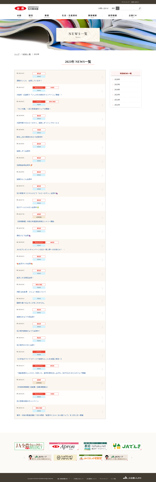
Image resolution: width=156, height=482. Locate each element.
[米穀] (19, 15)
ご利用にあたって (78, 479)
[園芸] (31, 15)
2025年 (117, 84)
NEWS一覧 (26, 54)
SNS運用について (92, 479)
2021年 (117, 104)
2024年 (117, 89)
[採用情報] (112, 15)
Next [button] (132, 457)
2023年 (117, 94)
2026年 (117, 79)
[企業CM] (133, 15)
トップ (16, 54)
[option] (40, 457)
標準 (113, 8)
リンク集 (113, 479)
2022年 (117, 99)
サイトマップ (103, 479)
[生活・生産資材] (47, 15)
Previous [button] (24, 457)
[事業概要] (92, 15)
